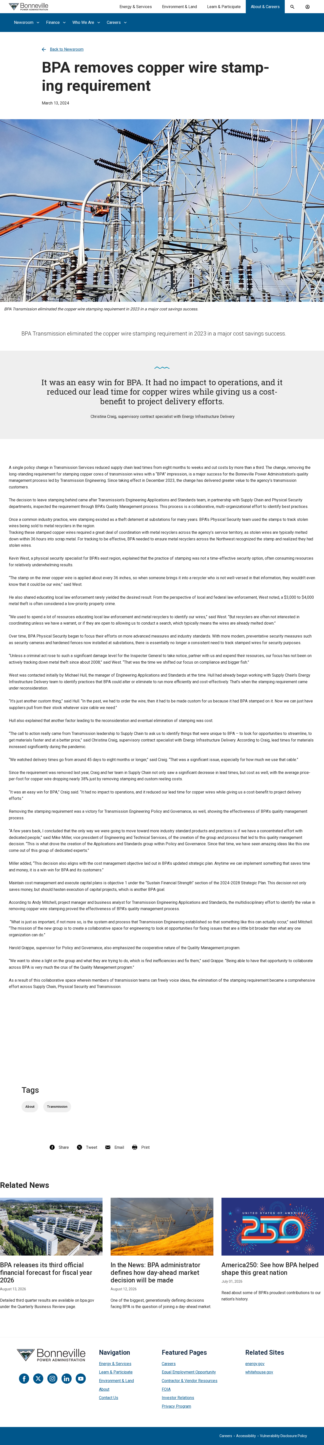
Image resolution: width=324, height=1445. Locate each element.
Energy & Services (135, 6)
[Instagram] (52, 1378)
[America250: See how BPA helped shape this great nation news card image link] (272, 1227)
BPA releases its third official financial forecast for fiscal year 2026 (46, 1272)
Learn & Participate (224, 6)
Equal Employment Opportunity (189, 1372)
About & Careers (265, 6)
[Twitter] (38, 1378)
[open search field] (292, 7)
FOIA (166, 1389)
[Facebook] (24, 1378)
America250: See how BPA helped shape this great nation (270, 1268)
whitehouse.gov (259, 1372)
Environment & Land (179, 6)
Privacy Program (176, 1406)
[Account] (308, 7)
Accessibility (246, 1436)
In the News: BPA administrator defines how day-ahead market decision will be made (155, 1272)
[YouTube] (81, 1378)
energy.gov (255, 1363)
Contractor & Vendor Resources (189, 1380)
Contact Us (108, 1397)
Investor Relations (178, 1397)
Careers (169, 1363)
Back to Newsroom (67, 49)
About (104, 1389)
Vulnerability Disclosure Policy (283, 1436)
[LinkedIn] (66, 1378)
